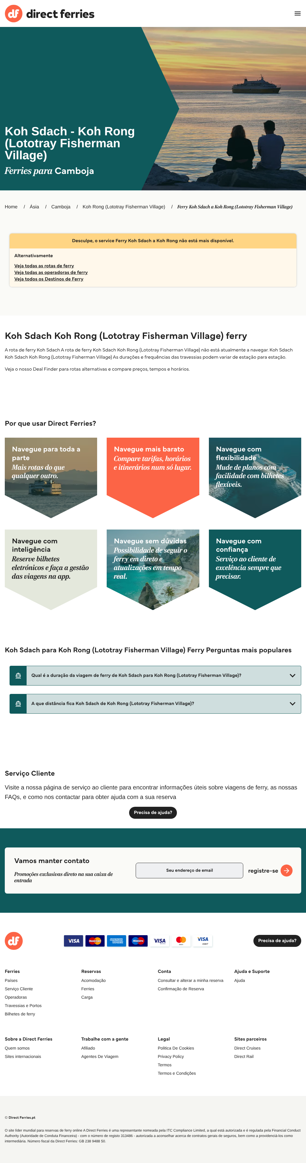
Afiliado (88, 1048)
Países (11, 980)
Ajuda (239, 980)
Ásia (34, 207)
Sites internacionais (23, 1056)
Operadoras (16, 997)
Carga (87, 997)
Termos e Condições (177, 1073)
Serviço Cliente (19, 988)
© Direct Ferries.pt (20, 1118)
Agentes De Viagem (99, 1056)
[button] (155, 676)
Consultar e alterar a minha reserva (190, 980)
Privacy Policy (171, 1056)
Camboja (61, 207)
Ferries (87, 988)
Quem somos (17, 1048)
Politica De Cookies (176, 1048)
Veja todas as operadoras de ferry (51, 272)
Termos (165, 1064)
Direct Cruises (247, 1048)
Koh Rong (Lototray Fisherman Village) (124, 207)
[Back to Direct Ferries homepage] (49, 13)
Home (11, 207)
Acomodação (93, 980)
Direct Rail (244, 1056)
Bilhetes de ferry (20, 1014)
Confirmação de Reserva (181, 988)
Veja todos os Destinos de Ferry (48, 279)
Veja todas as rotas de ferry (44, 266)
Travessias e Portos (23, 1005)
